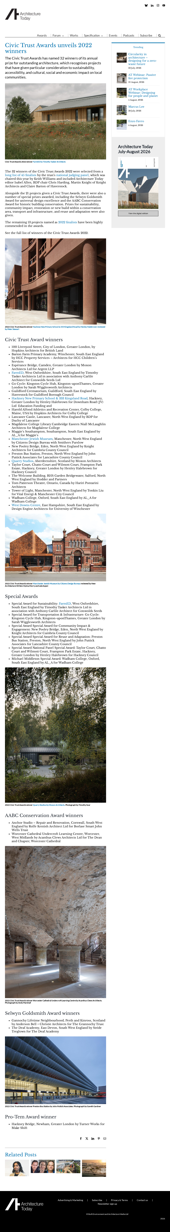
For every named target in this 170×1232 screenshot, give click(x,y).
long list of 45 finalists (20, 175)
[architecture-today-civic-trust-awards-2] (55, 1038)
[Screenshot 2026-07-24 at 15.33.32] (138, 158)
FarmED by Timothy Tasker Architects (49, 161)
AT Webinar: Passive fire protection (142, 76)
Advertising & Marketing (70, 1200)
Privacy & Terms (119, 1200)
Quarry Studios (22, 461)
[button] (159, 35)
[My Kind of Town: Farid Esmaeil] (94, 1161)
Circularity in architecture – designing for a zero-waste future (142, 59)
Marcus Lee (136, 106)
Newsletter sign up (107, 1203)
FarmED (18, 373)
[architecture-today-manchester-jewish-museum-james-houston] (55, 515)
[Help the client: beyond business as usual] (43, 1161)
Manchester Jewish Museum (32, 439)
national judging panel (72, 175)
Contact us (142, 1200)
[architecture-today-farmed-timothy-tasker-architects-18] (55, 84)
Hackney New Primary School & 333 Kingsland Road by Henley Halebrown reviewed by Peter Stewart (55, 328)
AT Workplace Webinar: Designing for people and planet (143, 92)
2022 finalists (67, 222)
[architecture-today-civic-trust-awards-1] (55, 847)
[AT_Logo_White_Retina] (24, 1199)
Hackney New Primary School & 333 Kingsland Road (49, 398)
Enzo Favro (136, 121)
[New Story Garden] (68, 1161)
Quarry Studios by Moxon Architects (49, 805)
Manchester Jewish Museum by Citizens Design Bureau (56, 583)
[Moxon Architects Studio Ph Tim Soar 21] (55, 669)
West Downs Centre (26, 505)
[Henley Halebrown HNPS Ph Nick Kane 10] (55, 240)
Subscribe (97, 1200)
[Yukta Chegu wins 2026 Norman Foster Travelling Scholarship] (17, 1161)
